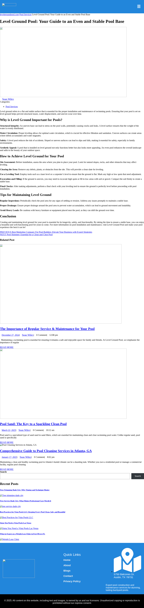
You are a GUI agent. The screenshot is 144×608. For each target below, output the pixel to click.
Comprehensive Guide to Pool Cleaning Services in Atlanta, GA (46, 451)
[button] (139, 6)
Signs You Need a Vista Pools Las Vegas (15, 523)
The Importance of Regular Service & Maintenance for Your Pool (47, 329)
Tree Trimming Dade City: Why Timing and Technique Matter (25, 490)
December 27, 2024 (10, 335)
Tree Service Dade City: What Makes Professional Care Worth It (25, 501)
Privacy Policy (72, 581)
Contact (68, 576)
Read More (7, 347)
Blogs (66, 570)
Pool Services (25, 14)
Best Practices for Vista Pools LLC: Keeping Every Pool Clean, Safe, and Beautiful (32, 512)
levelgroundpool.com (9, 14)
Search (3, 472)
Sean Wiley (8, 99)
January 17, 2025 (9, 457)
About (67, 565)
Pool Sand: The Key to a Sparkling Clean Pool (33, 424)
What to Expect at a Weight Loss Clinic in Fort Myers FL (22, 534)
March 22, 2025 (9, 430)
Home (66, 560)
